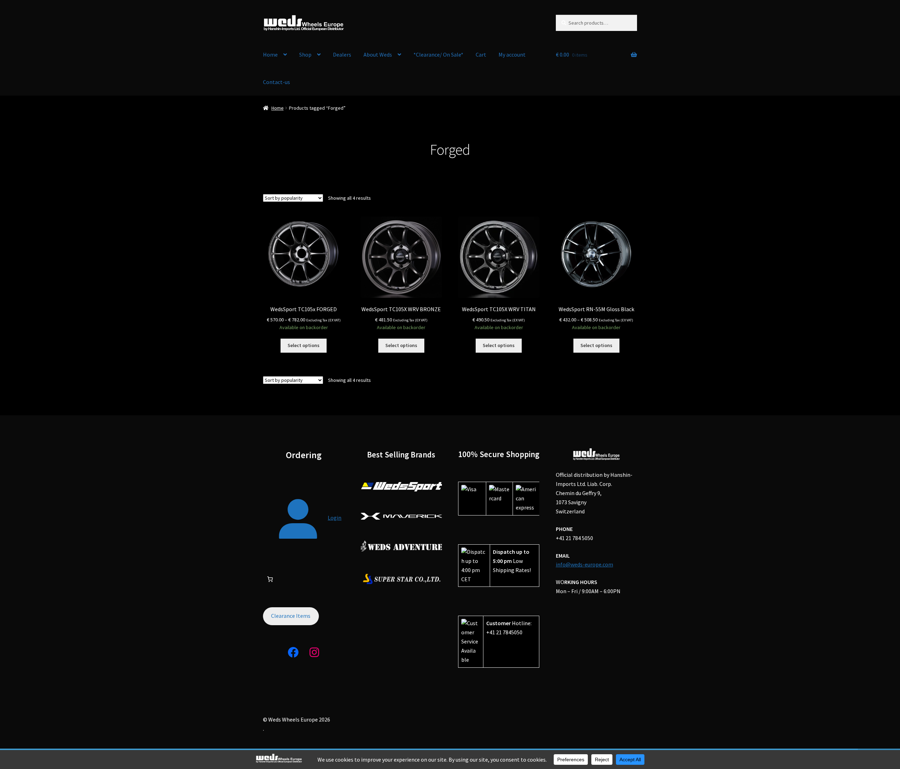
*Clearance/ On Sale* (438, 54)
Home (270, 54)
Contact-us (276, 81)
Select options (304, 345)
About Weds (378, 54)
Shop (305, 54)
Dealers (342, 54)
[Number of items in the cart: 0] (270, 579)
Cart (481, 54)
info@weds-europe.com (584, 564)
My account (512, 54)
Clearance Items (290, 615)
